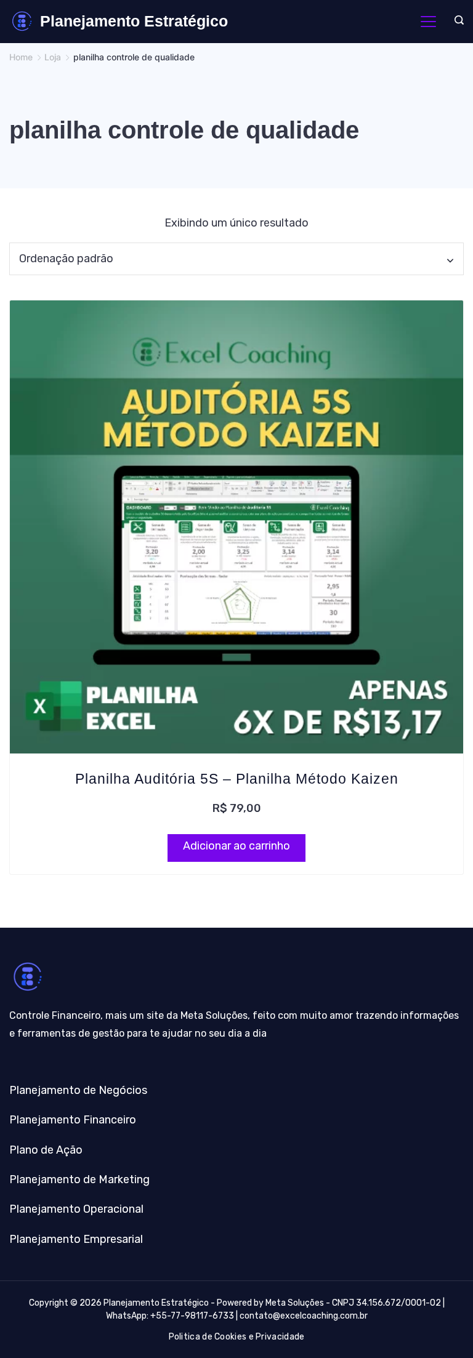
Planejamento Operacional (76, 1209)
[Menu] (428, 21)
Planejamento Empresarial (76, 1239)
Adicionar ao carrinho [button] (236, 846)
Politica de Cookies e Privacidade (237, 1337)
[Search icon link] (456, 21)
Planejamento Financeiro (72, 1120)
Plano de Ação (46, 1150)
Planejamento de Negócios (78, 1090)
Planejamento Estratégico (134, 21)
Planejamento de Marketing (79, 1179)
